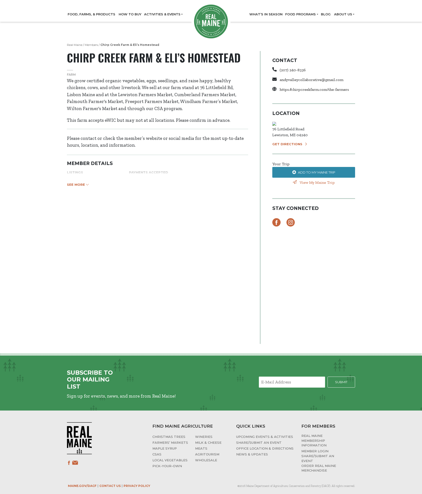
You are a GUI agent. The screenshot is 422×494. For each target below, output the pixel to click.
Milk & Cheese (208, 442)
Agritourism (207, 454)
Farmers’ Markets (170, 442)
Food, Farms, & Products (91, 14)
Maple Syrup (164, 448)
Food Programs (300, 14)
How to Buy (130, 14)
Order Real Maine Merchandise (318, 468)
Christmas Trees (168, 437)
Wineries (203, 437)
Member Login (314, 451)
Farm (71, 74)
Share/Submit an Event (259, 442)
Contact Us (110, 486)
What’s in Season (266, 14)
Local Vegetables (170, 460)
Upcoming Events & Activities (264, 437)
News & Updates (252, 454)
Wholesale (206, 460)
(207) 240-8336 (293, 70)
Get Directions (287, 144)
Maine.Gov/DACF (82, 486)
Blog (326, 14)
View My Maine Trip (317, 182)
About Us (343, 14)
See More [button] (76, 184)
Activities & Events (162, 14)
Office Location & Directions (265, 448)
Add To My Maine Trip (316, 172)
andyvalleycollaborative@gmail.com (311, 79)
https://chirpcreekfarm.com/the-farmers (314, 89)
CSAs (156, 454)
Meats (201, 448)
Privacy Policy (137, 486)
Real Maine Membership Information (314, 440)
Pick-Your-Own (167, 466)
